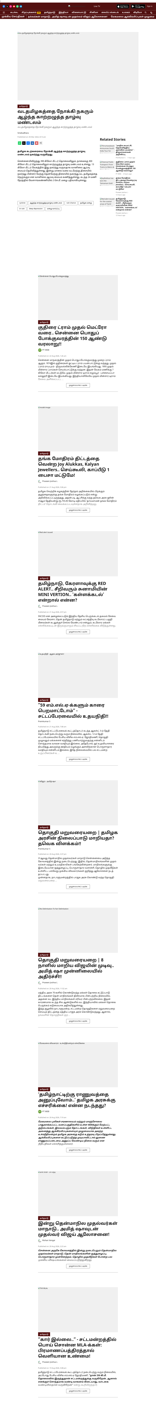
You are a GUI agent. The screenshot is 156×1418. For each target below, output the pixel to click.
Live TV (97, 6)
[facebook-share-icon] (28, 144)
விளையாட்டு (79, 12)
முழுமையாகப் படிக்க (78, 385)
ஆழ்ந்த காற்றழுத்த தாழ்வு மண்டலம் (46, 203)
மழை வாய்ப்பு (53, 209)
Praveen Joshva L (49, 481)
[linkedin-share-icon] (32, 144)
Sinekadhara (23, 133)
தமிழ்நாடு (49, 12)
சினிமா (94, 12)
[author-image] (39, 350)
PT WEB (45, 350)
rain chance (71, 203)
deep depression (36, 209)
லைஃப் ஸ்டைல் (110, 12)
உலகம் (126, 12)
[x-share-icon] (24, 144)
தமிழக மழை (86, 203)
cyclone (22, 203)
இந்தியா (63, 12)
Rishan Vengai (48, 1240)
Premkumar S (44, 721)
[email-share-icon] (36, 144)
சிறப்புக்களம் (29, 12)
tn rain (22, 209)
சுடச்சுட (14, 12)
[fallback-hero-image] (107, 149)
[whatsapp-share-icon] (19, 144)
